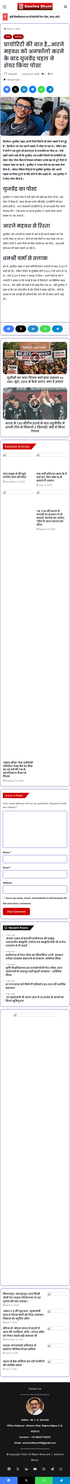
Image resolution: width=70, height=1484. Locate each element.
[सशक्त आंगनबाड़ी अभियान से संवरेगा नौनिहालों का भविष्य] (57, 1350)
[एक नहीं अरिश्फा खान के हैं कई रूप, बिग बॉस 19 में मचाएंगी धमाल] (51, 461)
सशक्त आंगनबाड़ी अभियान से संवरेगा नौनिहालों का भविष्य (19, 1347)
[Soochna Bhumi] (35, 7)
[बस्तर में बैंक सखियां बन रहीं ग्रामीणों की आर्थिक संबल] (57, 1366)
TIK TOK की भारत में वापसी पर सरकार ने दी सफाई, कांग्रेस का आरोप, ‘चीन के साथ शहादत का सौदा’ (50, 518)
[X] (20, 328)
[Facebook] (8, 328)
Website (7, 882)
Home (9, 28)
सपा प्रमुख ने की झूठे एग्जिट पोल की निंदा (14, 475)
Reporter (12, 74)
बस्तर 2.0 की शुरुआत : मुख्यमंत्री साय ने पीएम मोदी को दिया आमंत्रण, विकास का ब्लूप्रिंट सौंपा (23, 1314)
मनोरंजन (18, 36)
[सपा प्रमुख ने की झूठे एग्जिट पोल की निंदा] (18, 461)
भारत (17, 28)
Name (7, 852)
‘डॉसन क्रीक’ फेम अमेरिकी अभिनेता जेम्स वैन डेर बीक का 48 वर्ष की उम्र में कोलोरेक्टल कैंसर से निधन (18, 769)
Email (7, 867)
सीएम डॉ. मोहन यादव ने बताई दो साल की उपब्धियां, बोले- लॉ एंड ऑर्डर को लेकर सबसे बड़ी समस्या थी (23, 1332)
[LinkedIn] (33, 328)
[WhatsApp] (45, 328)
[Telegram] (57, 328)
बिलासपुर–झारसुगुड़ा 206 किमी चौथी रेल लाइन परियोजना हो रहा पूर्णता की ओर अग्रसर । (22, 1297)
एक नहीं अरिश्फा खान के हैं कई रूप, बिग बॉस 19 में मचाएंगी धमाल (51, 477)
